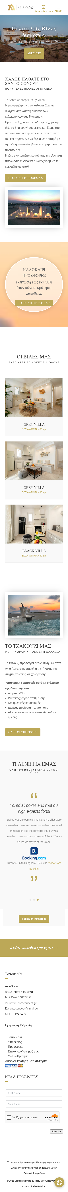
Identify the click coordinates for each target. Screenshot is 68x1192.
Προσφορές (15, 1046)
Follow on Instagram (34, 918)
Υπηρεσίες (15, 1042)
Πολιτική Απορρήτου (34, 1173)
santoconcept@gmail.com (24, 1008)
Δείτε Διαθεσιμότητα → (34, 947)
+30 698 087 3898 (20, 997)
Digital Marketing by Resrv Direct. (31, 1181)
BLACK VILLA (34, 551)
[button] (59, 1182)
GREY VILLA (34, 424)
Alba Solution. (39, 1186)
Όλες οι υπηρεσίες (22, 732)
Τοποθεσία (15, 1037)
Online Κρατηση (43, 11)
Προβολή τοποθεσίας (25, 177)
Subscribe (56, 1131)
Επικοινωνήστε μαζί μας (23, 1051)
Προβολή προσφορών (34, 302)
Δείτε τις (34, 53)
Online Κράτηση (18, 1056)
